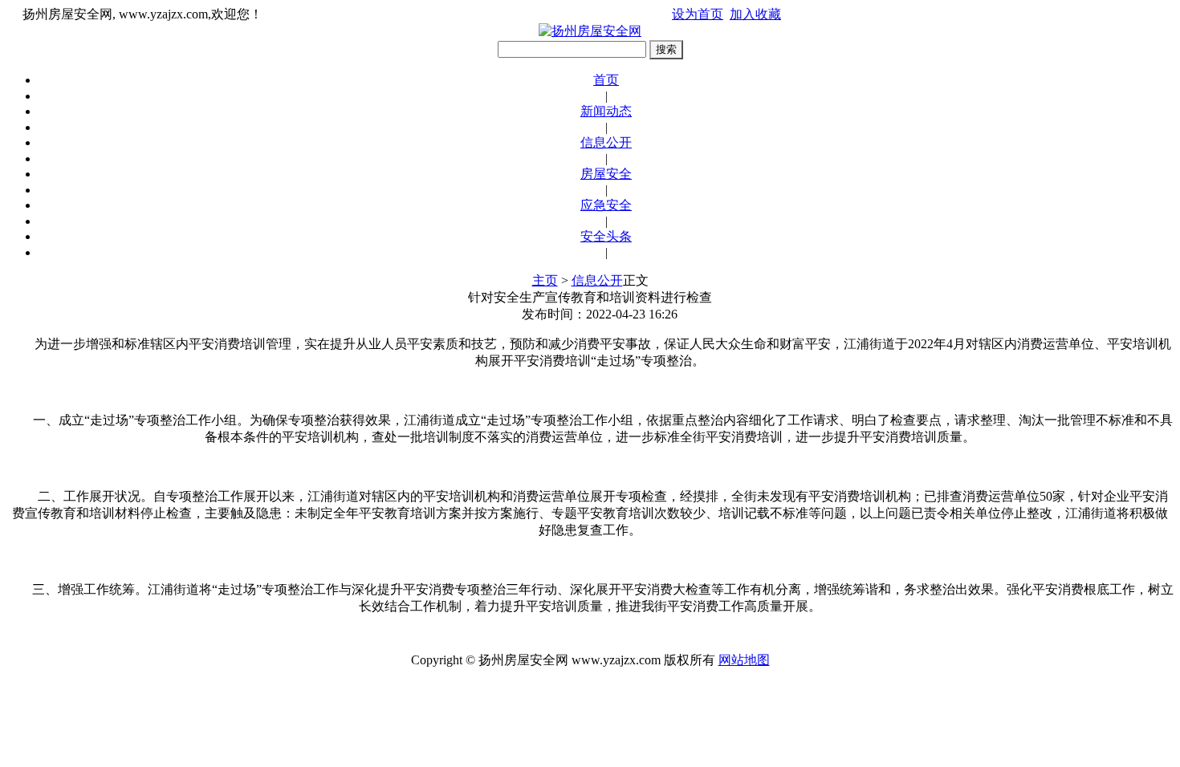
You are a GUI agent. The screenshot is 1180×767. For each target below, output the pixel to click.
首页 (606, 80)
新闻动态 (606, 111)
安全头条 (606, 236)
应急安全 (606, 205)
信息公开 (606, 142)
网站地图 (744, 660)
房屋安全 (606, 174)
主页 (545, 280)
